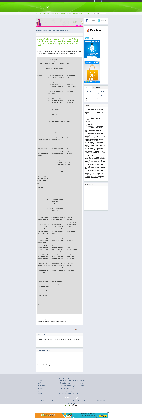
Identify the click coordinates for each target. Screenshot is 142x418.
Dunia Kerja (100, 98)
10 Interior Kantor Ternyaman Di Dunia (67, 385)
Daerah (70, 13)
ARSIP (104, 87)
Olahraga (40, 391)
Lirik (83, 13)
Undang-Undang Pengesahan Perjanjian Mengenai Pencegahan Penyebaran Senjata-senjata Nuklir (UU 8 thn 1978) (95, 144)
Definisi (44, 13)
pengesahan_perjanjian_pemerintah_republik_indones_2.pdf (52, 321)
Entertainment (41, 393)
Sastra (39, 386)
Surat (40, 13)
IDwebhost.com (83, 380)
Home (37, 13)
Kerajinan (89, 100)
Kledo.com (82, 382)
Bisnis (88, 93)
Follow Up (97, 1)
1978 (49, 28)
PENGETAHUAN (96, 87)
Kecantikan (100, 95)
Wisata (99, 93)
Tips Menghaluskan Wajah (64, 383)
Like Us (103, 1)
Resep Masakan (64, 13)
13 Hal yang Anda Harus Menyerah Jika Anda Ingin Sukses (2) (71, 390)
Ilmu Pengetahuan (77, 13)
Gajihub (82, 385)
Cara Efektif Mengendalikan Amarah (66, 388)
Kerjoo (81, 383)
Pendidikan (40, 380)
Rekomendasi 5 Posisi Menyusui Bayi (66, 378)
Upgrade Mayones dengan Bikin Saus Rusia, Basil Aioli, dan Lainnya (73, 382)
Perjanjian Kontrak (41, 382)
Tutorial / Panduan (41, 385)
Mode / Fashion (50, 13)
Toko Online (83, 378)
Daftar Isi (87, 13)
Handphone (89, 98)
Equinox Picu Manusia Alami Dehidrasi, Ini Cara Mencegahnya (72, 380)
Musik (88, 95)
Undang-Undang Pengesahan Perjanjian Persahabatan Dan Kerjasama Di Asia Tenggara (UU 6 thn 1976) (95, 166)
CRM (81, 386)
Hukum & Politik (41, 388)
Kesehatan (57, 13)
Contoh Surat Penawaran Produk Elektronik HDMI (69, 386)
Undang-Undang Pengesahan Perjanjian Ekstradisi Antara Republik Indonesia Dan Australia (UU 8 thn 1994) (95, 119)
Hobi (99, 100)
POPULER (88, 87)
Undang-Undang (43, 28)
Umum (39, 383)
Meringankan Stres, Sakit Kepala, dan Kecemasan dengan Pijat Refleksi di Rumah (75, 393)
